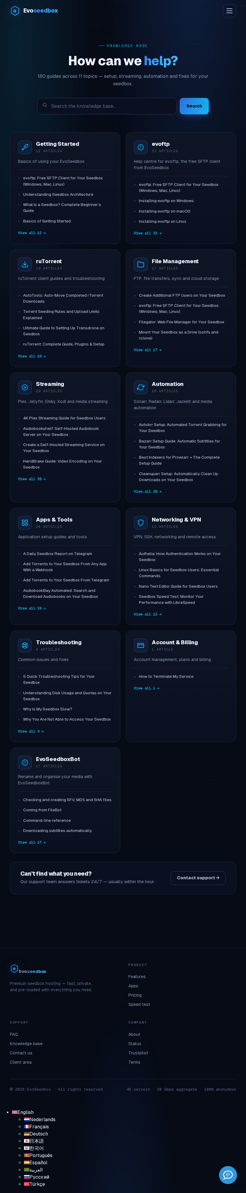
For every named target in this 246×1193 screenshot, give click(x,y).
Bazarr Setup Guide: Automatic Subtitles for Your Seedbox (179, 444)
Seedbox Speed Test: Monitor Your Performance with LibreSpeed (171, 599)
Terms (134, 1062)
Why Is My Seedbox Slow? (47, 709)
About (134, 1034)
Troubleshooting (59, 642)
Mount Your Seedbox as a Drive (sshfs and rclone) (178, 335)
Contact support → (198, 877)
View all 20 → (32, 479)
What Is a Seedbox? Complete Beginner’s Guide (62, 207)
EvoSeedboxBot (58, 759)
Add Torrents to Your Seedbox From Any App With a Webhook (65, 567)
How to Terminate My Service (166, 676)
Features (137, 976)
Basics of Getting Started (47, 221)
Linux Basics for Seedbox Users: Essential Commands (179, 573)
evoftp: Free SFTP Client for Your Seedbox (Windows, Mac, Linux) (63, 181)
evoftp (161, 144)
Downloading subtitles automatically (57, 830)
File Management (175, 261)
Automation (168, 384)
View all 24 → (32, 608)
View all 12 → (32, 233)
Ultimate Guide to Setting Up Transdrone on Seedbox (63, 331)
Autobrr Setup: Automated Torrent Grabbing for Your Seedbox (183, 427)
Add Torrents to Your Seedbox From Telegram (66, 580)
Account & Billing (175, 642)
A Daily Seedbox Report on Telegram (57, 553)
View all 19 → (32, 356)
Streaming (50, 384)
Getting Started (57, 144)
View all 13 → (147, 614)
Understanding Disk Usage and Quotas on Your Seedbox (67, 696)
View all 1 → (146, 688)
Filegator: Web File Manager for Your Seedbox (181, 322)
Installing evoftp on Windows (166, 200)
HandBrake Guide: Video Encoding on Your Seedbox (62, 464)
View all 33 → (147, 233)
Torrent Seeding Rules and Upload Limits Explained (61, 314)
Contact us (21, 1052)
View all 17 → (147, 350)
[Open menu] (229, 10)
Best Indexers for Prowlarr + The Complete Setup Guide (179, 460)
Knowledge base (26, 1043)
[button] (23, 1112)
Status (134, 1043)
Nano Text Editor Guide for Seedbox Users (178, 586)
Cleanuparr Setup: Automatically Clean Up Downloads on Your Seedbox (178, 477)
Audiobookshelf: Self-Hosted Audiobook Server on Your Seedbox (61, 431)
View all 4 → (31, 731)
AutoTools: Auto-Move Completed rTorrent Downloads (63, 298)
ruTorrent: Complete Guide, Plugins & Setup (63, 344)
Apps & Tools (54, 519)
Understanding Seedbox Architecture (58, 194)
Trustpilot (138, 1052)
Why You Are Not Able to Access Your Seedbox (67, 719)
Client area (21, 1062)
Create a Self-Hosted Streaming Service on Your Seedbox (64, 447)
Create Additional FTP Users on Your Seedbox (182, 295)
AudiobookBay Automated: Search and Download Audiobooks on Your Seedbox (60, 593)
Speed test (139, 1004)
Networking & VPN (176, 519)
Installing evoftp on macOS (164, 211)
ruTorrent (49, 261)
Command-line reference (47, 820)
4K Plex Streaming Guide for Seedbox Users (64, 418)
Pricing (135, 995)
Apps (133, 985)
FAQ (14, 1034)
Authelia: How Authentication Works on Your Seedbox (180, 556)
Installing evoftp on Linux (162, 221)
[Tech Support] (228, 1175)
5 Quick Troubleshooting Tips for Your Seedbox (59, 679)
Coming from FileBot (42, 810)
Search (194, 106)
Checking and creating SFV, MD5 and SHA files (67, 800)
